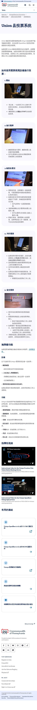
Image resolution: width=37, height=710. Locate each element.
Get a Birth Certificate (8, 666)
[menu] (33, 5)
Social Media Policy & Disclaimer (15, 698)
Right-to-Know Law (8, 687)
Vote (3, 10)
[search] (30, 5)
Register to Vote (6, 660)
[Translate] (25, 4)
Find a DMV (5, 663)
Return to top (29, 624)
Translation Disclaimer (27, 696)
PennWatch (5, 684)
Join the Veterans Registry (9, 669)
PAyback (4, 672)
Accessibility (5, 696)
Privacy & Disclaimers (15, 696)
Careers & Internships (8, 681)
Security (4, 698)
